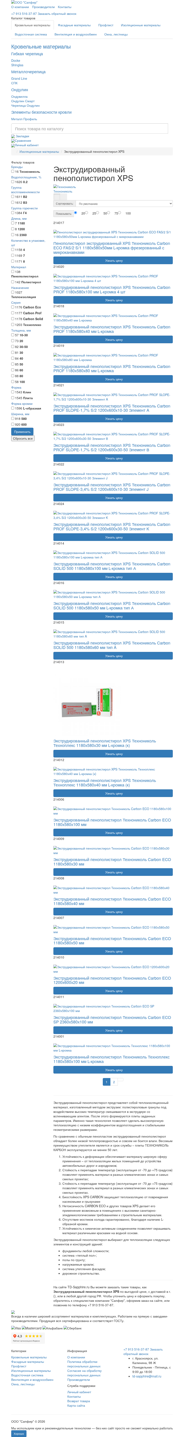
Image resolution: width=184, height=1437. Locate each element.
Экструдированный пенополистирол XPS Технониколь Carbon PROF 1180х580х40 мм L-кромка (111, 329)
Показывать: (64, 213)
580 (24, 418)
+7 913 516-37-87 (24, 13)
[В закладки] (59, 229)
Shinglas (17, 65)
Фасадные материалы (74, 25)
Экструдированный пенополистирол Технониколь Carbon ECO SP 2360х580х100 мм (112, 1019)
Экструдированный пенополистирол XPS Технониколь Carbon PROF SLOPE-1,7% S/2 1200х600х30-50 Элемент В (111, 447)
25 (94, 213)
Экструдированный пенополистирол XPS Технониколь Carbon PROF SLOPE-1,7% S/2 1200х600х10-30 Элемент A (111, 408)
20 (21, 341)
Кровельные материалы (32, 25)
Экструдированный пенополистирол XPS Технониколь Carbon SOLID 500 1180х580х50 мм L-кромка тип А (111, 605)
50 (21, 364)
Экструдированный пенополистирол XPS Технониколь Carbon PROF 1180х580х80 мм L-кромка (111, 368)
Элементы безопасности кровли (41, 112)
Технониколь (30, 171)
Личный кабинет (27, 145)
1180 (21, 223)
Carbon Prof (32, 313)
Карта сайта (76, 1405)
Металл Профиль (24, 119)
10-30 (24, 335)
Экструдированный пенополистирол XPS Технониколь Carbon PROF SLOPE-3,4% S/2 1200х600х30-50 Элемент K (111, 526)
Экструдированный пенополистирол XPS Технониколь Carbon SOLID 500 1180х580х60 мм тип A (111, 645)
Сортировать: (64, 203)
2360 (23, 234)
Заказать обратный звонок (57, 13)
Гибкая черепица (27, 53)
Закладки (22, 136)
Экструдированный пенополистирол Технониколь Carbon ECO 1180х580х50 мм (112, 940)
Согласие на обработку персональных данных (84, 1372)
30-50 (24, 346)
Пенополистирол (24, 276)
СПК (14, 83)
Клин (27, 392)
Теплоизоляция (23, 296)
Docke (15, 60)
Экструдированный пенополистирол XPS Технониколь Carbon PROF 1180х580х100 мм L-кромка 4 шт (111, 289)
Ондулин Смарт (23, 101)
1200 (21, 229)
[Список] (63, 196)
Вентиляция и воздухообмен (76, 34)
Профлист (105, 25)
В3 (25, 202)
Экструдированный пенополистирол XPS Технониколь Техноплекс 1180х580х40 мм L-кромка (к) (104, 782)
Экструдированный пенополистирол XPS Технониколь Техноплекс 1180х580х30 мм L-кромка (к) (104, 743)
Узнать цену (113, 260)
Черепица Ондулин (25, 105)
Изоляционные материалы (140, 25)
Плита (28, 398)
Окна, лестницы (116, 34)
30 (21, 352)
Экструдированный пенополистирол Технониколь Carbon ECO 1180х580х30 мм (112, 861)
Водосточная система (31, 34)
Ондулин (19, 89)
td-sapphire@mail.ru (146, 1376)
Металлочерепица (28, 71)
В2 (25, 196)
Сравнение (23, 140)
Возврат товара (78, 1401)
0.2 (25, 181)
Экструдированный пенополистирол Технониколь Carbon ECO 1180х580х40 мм (112, 901)
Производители (43, 6)
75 (116, 213)
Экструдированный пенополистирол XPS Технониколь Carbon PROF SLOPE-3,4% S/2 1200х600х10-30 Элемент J (111, 487)
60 (21, 370)
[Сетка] (56, 196)
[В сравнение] (55, 229)
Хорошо (19, 1433)
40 (21, 358)
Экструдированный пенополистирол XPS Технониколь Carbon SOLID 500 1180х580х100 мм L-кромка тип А (111, 566)
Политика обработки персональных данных (84, 1363)
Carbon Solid (33, 319)
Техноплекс (32, 324)
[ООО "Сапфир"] (13, 1311)
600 (24, 424)
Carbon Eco (32, 307)
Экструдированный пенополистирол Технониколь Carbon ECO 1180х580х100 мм (112, 822)
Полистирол (31, 282)
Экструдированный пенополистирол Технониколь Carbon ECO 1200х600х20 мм (112, 980)
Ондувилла (19, 96)
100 (22, 381)
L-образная (32, 408)
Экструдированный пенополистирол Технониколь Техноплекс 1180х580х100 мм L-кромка (111, 1059)
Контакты (64, 6)
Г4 (25, 212)
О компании (20, 6)
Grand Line (19, 78)
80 (21, 376)
